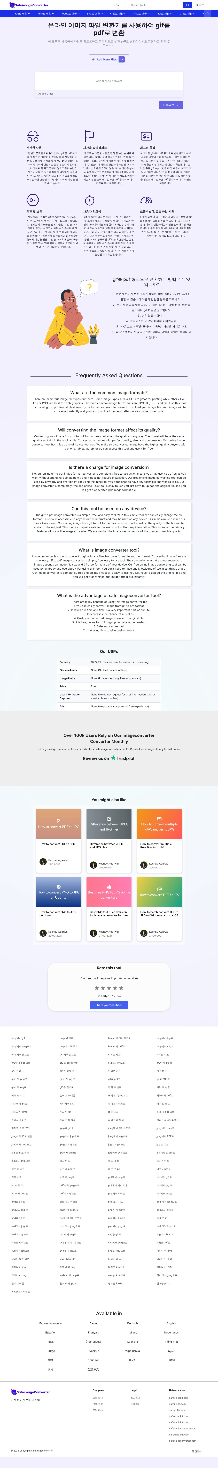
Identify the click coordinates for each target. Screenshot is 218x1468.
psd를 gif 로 (18, 1217)
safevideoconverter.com (182, 1440)
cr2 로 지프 (114, 1054)
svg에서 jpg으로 (20, 1250)
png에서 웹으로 (165, 1209)
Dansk (93, 1323)
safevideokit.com (178, 1397)
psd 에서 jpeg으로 (70, 1226)
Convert (168, 105)
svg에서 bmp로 (165, 1234)
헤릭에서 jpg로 (19, 1103)
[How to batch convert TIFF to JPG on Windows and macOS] (159, 892)
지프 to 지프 (163, 1070)
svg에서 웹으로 (68, 1250)
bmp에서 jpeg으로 (21, 1046)
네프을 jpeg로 (67, 1168)
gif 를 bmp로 (67, 1070)
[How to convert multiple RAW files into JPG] (159, 824)
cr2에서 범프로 (68, 1054)
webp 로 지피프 (117, 1275)
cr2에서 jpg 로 (164, 1062)
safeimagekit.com (179, 1434)
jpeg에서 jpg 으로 (69, 1136)
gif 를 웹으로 (67, 1087)
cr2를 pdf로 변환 (69, 1062)
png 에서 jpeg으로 (167, 1201)
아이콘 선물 (114, 1070)
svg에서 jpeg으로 (118, 1242)
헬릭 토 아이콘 (67, 1095)
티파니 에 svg (19, 1275)
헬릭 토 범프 (114, 1087)
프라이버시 (99, 1410)
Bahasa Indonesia (50, 1323)
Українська (132, 1351)
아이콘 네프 (163, 1160)
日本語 (171, 1360)
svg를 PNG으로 (116, 1250)
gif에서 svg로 (18, 1087)
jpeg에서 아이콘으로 (119, 1128)
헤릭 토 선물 (163, 1087)
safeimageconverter (42, 1450)
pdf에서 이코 (18, 1185)
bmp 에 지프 (66, 1038)
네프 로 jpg (114, 1168)
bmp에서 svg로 (165, 1046)
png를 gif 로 (18, 1201)
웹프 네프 (16, 1177)
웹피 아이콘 (17, 1283)
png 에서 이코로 (68, 1201)
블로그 (200, 5)
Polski (50, 1341)
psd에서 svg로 (68, 1234)
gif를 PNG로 (163, 1079)
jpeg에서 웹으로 (68, 1144)
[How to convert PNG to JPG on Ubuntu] (58, 892)
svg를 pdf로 (163, 1242)
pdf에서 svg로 (165, 1193)
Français (93, 1332)
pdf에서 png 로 (19, 1193)
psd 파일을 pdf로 (166, 1226)
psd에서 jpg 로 (19, 1226)
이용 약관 (98, 1397)
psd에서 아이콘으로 (71, 1217)
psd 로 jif (162, 1217)
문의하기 (135, 1403)
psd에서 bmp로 (117, 1217)
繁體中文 (93, 1369)
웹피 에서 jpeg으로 (167, 1275)
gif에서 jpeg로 (19, 1079)
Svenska (132, 1341)
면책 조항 (98, 1403)
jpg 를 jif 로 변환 (20, 1152)
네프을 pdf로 (164, 1168)
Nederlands (171, 1332)
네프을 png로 (67, 1177)
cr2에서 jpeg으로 (20, 1062)
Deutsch (132, 1323)
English (171, 1323)
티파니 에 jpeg (164, 1258)
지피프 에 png (67, 1119)
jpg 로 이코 (163, 1144)
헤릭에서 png (67, 1103)
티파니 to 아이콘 (20, 1258)
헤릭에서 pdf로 (165, 1095)
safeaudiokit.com (178, 1422)
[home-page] (29, 5)
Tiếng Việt (171, 1341)
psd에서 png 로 (117, 1226)
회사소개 (135, 1397)
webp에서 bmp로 (69, 1275)
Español (50, 1332)
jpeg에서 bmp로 (165, 1128)
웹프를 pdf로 (164, 1283)
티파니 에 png (67, 1267)
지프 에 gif (65, 1111)
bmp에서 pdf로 (116, 1046)
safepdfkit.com (177, 1410)
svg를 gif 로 (114, 1234)
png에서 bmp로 (117, 1193)
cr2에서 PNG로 (116, 1062)
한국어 (132, 1360)
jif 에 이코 (113, 1111)
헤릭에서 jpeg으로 (118, 1095)
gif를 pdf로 (114, 1079)
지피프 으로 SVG (20, 1128)
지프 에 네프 (18, 1168)
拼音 (50, 1369)
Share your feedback (109, 1005)
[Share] (117, 5)
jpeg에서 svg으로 (118, 1136)
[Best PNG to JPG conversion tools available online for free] (109, 892)
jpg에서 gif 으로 (117, 1144)
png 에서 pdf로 (116, 1209)
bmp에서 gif (18, 1038)
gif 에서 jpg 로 (67, 1079)
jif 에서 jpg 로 (18, 1119)
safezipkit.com (177, 1403)
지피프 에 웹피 (116, 1119)
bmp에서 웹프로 (20, 1054)
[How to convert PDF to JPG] (58, 824)
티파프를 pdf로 (116, 1267)
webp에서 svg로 (20, 1291)
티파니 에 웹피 (164, 1267)
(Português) (93, 1341)
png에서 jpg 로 (19, 1209)
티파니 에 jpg (18, 1267)
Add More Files (107, 59)
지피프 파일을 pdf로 (167, 1119)
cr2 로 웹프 (17, 1070)
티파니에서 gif (67, 1258)
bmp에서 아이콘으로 (119, 1038)
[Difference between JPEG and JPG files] (109, 824)
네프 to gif (113, 1160)
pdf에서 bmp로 (116, 1177)
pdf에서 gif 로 (164, 1177)
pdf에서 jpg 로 (165, 1185)
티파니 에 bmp (165, 1250)
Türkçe (50, 1351)
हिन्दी (50, 1360)
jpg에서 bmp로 (68, 1152)
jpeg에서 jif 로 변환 (21, 1136)
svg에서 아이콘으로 (70, 1242)
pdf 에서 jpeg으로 (70, 1185)
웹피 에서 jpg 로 (68, 1283)
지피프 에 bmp (19, 1111)
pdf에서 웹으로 (68, 1193)
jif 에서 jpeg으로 (165, 1111)
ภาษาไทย (93, 1360)
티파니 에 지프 (116, 1258)
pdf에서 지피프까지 (118, 1185)
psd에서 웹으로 (19, 1234)
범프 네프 (65, 1160)
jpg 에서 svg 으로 (118, 1152)
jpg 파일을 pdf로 (166, 1152)
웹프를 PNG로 (115, 1283)
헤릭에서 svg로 (116, 1103)
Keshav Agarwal (58, 860)
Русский (93, 1351)
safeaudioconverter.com (182, 1428)
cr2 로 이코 (163, 1054)
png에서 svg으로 (69, 1209)
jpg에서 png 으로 (20, 1160)
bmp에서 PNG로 (69, 1046)
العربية (171, 1351)
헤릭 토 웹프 (163, 1103)
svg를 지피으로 (19, 1242)
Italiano (132, 1332)
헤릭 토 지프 (18, 1095)
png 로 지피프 (115, 1201)
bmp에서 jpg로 (165, 1038)
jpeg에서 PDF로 (165, 1136)
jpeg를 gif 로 (67, 1128)
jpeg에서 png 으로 (21, 1144)
